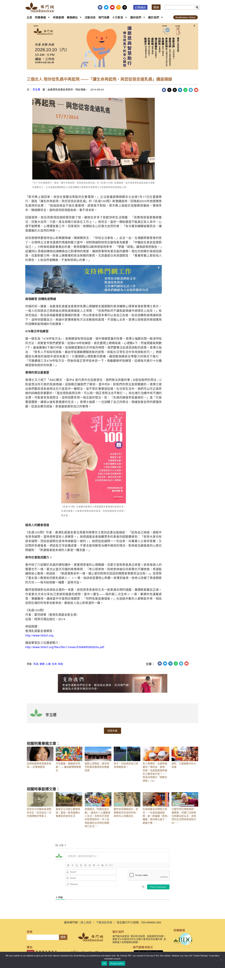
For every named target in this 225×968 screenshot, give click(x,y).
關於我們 (153, 17)
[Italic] (72, 865)
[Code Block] (98, 865)
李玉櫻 (36, 89)
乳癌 (36, 664)
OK (104, 963)
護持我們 (135, 17)
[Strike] (81, 865)
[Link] (102, 865)
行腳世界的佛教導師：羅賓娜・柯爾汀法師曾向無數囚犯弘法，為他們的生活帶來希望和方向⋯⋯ (184, 816)
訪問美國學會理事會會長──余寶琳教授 (39, 765)
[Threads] (124, 7)
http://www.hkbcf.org (39, 635)
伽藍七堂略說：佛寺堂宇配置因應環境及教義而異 (97, 767)
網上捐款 (86, 922)
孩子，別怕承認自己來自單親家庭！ (126, 765)
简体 (156, 7)
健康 (42, 664)
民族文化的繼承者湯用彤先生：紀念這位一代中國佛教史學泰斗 (39, 812)
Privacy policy (117, 963)
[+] (110, 865)
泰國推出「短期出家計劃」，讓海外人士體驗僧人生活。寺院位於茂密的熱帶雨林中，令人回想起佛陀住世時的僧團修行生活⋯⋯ (97, 817)
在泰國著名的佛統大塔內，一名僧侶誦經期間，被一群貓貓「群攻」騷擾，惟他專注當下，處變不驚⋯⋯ (155, 816)
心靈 (48, 664)
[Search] (197, 7)
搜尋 (63, 937)
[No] (221, 959)
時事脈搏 (58, 17)
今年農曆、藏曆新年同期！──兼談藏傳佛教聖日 (68, 767)
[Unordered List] (90, 865)
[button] (164, 90)
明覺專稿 (40, 17)
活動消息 (90, 17)
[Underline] (77, 865)
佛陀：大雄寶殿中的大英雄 (184, 765)
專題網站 (72, 17)
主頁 (29, 17)
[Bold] (68, 865)
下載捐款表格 (104, 922)
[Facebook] (100, 7)
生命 (54, 664)
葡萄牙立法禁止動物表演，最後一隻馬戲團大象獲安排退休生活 (68, 812)
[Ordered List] (85, 865)
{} (106, 865)
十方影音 (117, 17)
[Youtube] (112, 7)
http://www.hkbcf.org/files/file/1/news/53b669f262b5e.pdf (64, 647)
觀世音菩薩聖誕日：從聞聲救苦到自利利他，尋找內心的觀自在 (126, 812)
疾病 (60, 664)
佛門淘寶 (103, 17)
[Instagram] (118, 7)
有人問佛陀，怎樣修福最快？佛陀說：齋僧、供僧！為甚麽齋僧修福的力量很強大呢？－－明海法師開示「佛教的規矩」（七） (155, 772)
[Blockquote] (94, 865)
